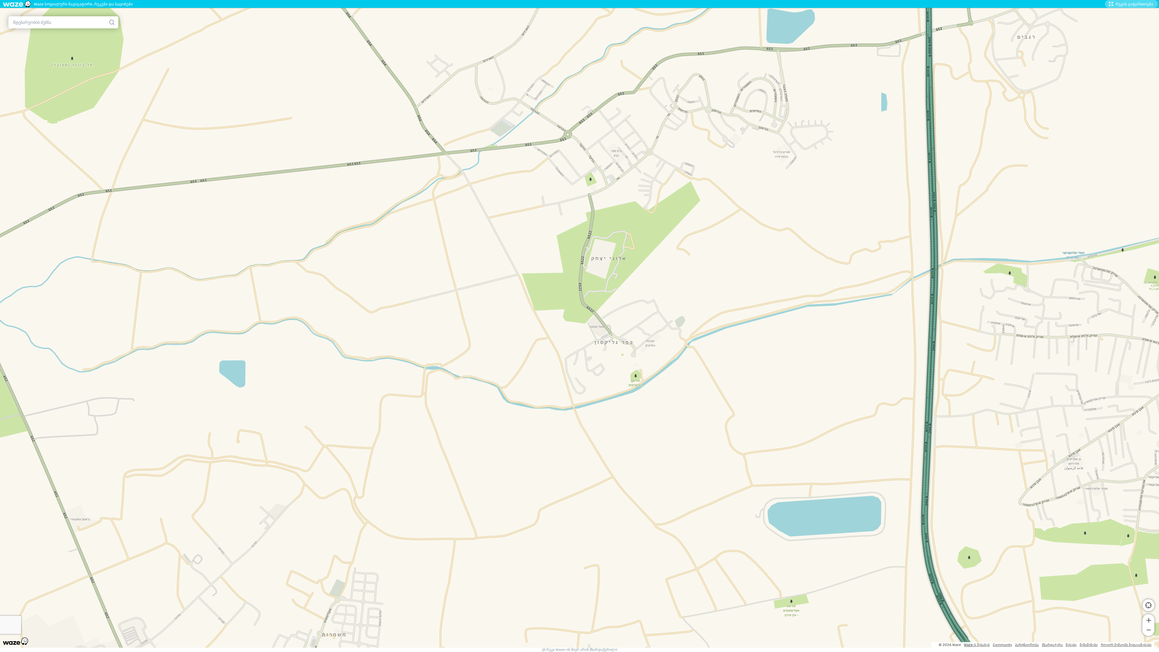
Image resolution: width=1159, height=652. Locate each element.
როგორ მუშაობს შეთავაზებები (1126, 645)
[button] (1148, 619)
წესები (1071, 645)
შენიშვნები (1089, 645)
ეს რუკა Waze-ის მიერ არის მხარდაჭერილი (579, 650)
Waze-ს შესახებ (977, 645)
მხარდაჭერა (1052, 645)
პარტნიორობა (1027, 645)
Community (1002, 645)
